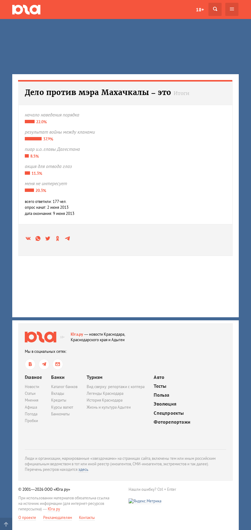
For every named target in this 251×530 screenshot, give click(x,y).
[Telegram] (44, 364)
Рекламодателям (57, 517)
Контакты (87, 517)
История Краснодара (104, 400)
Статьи (30, 393)
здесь (83, 469)
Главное (33, 377)
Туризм (95, 377)
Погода (31, 414)
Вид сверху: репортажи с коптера (115, 386)
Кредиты (58, 400)
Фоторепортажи (172, 422)
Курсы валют (62, 407)
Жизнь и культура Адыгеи (109, 407)
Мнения (31, 400)
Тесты (160, 386)
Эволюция (165, 404)
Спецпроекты (169, 413)
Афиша (31, 407)
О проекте (27, 517)
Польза (161, 395)
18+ (200, 9)
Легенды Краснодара (105, 393)
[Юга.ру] (26, 9)
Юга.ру (77, 334)
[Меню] (232, 9)
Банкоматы (60, 414)
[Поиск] (215, 9)
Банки (58, 377)
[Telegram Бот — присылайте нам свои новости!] (57, 364)
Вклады (57, 393)
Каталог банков (64, 386)
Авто (159, 377)
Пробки (31, 420)
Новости (32, 386)
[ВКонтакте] (30, 364)
